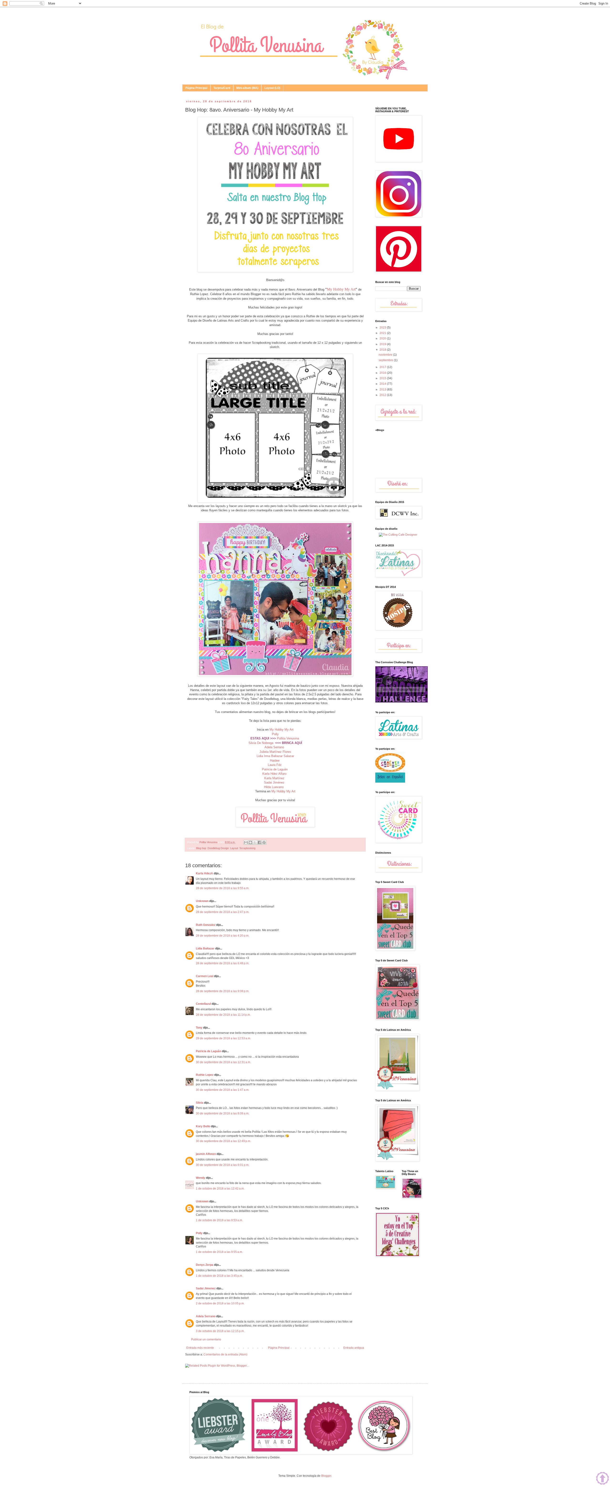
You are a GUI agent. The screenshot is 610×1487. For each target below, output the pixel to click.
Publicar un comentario (206, 1339)
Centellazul (203, 1003)
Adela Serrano (274, 747)
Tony (199, 1027)
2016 (383, 372)
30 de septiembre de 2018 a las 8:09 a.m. (222, 1113)
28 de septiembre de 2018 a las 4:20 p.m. (222, 935)
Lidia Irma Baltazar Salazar (275, 756)
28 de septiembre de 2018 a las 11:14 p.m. (223, 1014)
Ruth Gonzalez (205, 925)
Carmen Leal (204, 976)
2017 (383, 367)
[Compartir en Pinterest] (264, 842)
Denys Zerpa (204, 1265)
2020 (383, 338)
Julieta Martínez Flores (275, 752)
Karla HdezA (204, 873)
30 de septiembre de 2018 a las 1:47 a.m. (222, 1090)
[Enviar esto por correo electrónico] (246, 842)
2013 (383, 389)
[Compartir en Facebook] (259, 842)
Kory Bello (203, 1126)
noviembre (386, 354)
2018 (383, 349)
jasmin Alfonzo (206, 1154)
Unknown (202, 901)
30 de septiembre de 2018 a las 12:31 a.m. (223, 1062)
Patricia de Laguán (275, 769)
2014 (383, 383)
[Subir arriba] (602, 1479)
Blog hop (201, 848)
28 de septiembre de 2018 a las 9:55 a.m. (222, 888)
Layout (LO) (272, 88)
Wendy (200, 1177)
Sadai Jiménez (274, 782)
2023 (383, 327)
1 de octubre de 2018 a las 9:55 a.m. (219, 1252)
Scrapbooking (247, 848)
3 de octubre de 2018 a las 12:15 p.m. (220, 1331)
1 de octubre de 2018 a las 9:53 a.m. (219, 1220)
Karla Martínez (274, 778)
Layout (234, 848)
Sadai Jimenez (206, 1288)
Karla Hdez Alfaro (274, 773)
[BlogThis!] (250, 842)
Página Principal (196, 88)
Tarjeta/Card (222, 88)
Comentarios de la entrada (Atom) (225, 1354)
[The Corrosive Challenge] (401, 701)
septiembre (386, 360)
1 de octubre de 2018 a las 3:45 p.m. (219, 1275)
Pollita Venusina (288, 738)
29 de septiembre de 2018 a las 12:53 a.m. (223, 1038)
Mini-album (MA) (247, 88)
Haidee (275, 760)
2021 (383, 333)
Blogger (326, 1475)
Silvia (199, 1102)
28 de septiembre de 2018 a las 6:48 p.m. (222, 963)
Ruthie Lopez (205, 1075)
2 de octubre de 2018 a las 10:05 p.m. (220, 1303)
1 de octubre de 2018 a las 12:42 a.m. (220, 1188)
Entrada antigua (353, 1347)
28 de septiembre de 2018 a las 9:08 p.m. (222, 991)
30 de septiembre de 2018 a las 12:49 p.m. (223, 1141)
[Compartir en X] (255, 842)
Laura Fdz (275, 765)
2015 (383, 378)
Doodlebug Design (218, 848)
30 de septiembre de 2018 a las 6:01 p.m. (222, 1165)
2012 (383, 395)
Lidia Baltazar (205, 948)
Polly (275, 734)
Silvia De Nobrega (261, 743)
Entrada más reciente (200, 1347)
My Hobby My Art (341, 289)
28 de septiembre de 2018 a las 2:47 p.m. (222, 912)
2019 (383, 344)
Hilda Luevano (274, 787)
